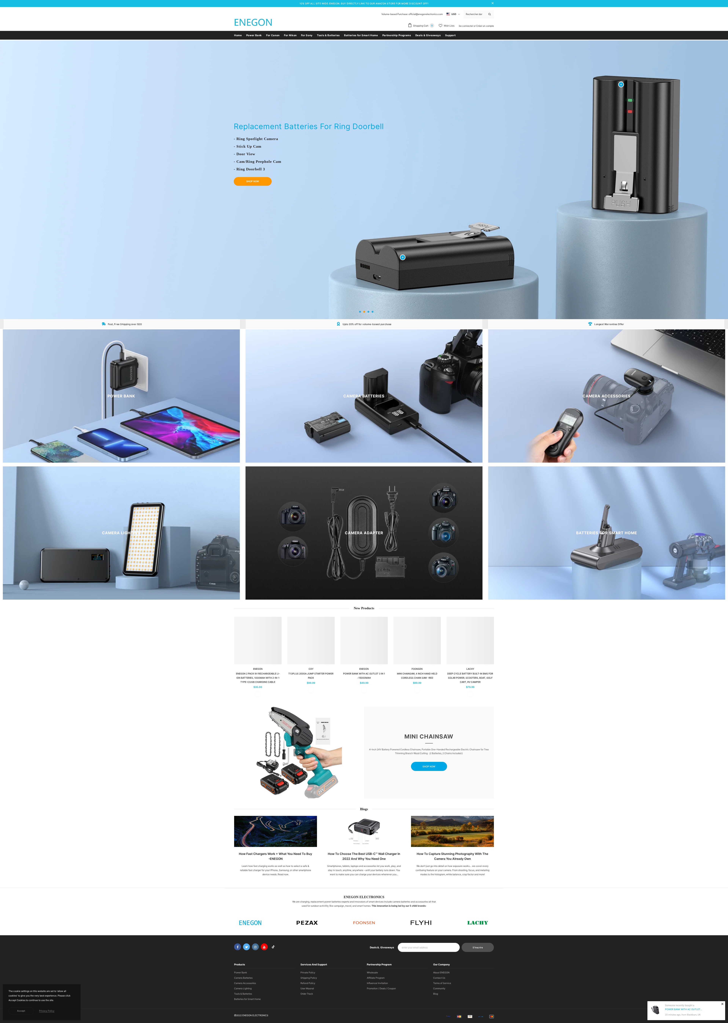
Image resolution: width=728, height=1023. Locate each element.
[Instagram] (255, 946)
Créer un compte (485, 25)
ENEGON (258, 668)
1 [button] (360, 312)
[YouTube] (264, 946)
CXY (311, 668)
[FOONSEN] (364, 923)
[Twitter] (246, 946)
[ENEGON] (250, 923)
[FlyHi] (420, 923)
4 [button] (372, 312)
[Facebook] (237, 946)
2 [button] (364, 312)
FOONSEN (417, 668)
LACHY (470, 668)
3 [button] (368, 312)
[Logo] (253, 23)
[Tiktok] (273, 946)
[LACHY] (477, 923)
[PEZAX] (307, 923)
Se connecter (466, 25)
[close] (492, 3)
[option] (364, 179)
